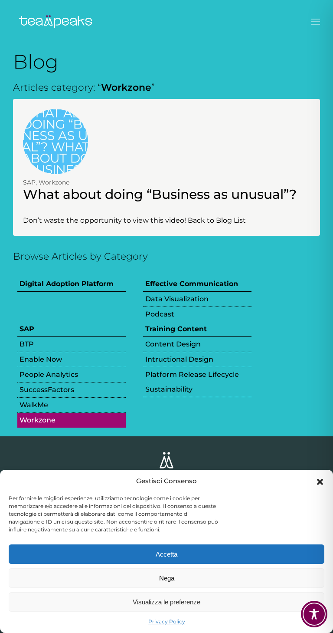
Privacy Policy (166, 621)
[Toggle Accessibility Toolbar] (314, 614)
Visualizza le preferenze (166, 602)
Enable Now (41, 359)
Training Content (176, 329)
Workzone (54, 182)
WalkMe (34, 405)
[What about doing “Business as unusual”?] (55, 141)
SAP (29, 182)
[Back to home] (56, 21)
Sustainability (169, 389)
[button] (320, 481)
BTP (27, 344)
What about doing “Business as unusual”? (160, 194)
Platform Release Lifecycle (192, 374)
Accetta (166, 554)
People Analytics (49, 374)
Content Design (173, 344)
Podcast (159, 314)
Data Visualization (177, 299)
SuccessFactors (47, 390)
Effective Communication (191, 284)
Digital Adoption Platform (67, 284)
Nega (166, 578)
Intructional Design (179, 359)
